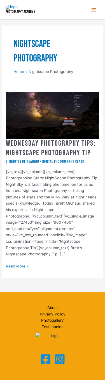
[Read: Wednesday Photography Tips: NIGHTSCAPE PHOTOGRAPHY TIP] (52, 115)
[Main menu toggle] (94, 9)
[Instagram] (59, 359)
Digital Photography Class (63, 161)
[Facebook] (45, 359)
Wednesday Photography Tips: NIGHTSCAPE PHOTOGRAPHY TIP (50, 148)
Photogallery (52, 320)
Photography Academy (20, 12)
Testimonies (52, 326)
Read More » (17, 266)
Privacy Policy (53, 314)
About (52, 307)
